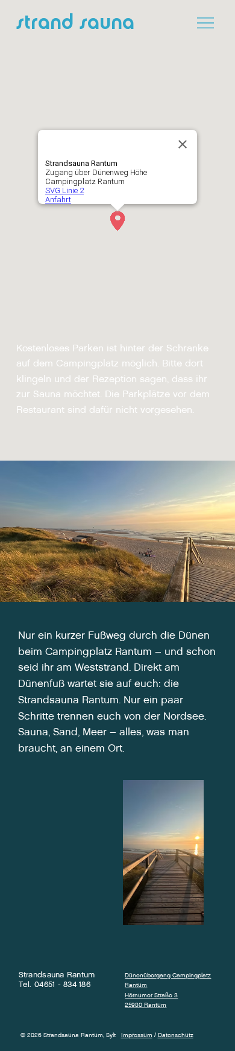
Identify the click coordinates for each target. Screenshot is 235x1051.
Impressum (136, 1035)
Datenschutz (175, 1035)
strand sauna (75, 23)
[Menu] (206, 23)
